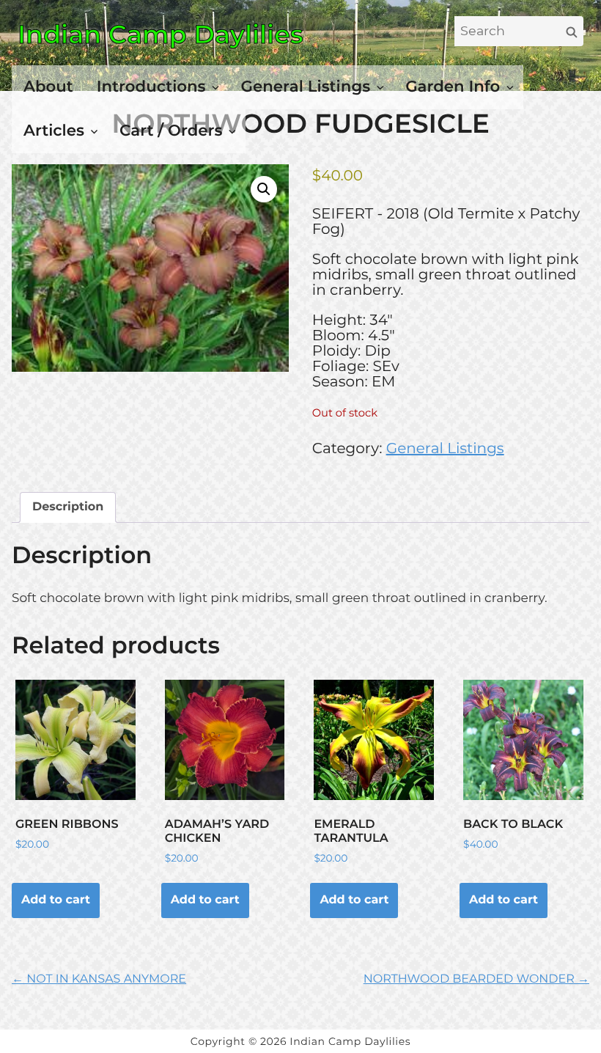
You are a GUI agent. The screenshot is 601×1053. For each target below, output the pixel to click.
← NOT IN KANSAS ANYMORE (99, 979)
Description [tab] (67, 507)
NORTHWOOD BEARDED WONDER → (476, 979)
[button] (264, 189)
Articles (53, 130)
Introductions (151, 86)
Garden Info (452, 86)
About (48, 86)
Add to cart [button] (55, 900)
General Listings (306, 86)
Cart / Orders (170, 130)
